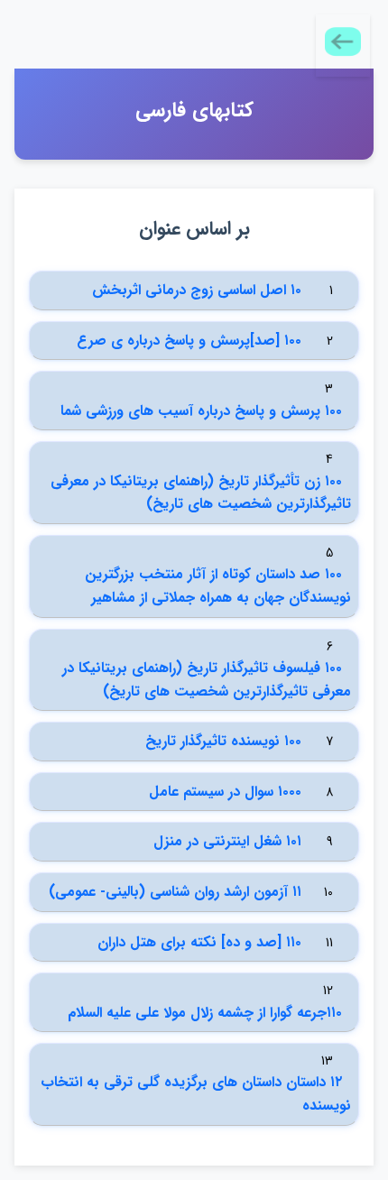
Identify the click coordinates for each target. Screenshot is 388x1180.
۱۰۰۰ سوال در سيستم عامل (225, 791)
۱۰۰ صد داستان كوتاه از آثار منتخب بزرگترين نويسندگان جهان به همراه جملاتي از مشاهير (218, 586)
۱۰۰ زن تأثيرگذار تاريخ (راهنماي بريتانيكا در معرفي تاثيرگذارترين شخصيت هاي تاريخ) (201, 493)
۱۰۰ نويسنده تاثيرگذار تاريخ (223, 741)
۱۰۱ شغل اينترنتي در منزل (227, 841)
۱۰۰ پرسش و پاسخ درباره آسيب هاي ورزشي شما (201, 411)
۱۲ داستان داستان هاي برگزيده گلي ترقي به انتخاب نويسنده (196, 1094)
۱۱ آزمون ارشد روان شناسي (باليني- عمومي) (175, 891)
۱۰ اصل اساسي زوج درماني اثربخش (196, 290)
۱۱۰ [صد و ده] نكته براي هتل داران (199, 942)
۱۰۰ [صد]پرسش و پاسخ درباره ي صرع (189, 340)
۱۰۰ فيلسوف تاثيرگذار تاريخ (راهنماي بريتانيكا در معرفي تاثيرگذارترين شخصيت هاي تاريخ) (206, 680)
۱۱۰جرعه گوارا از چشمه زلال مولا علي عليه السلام (205, 1012)
